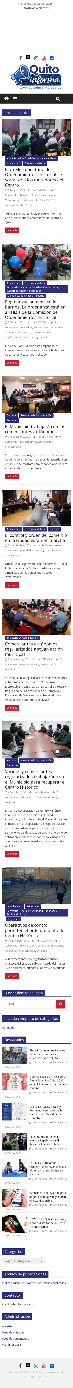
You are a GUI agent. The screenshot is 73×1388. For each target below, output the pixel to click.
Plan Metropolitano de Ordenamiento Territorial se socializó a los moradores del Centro (34, 177)
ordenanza (38, 332)
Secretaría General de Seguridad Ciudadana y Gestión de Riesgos (32, 912)
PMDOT (50, 200)
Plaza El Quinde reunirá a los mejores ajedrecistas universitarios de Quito (47, 1054)
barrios (46, 327)
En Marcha (60, 550)
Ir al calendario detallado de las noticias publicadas (34, 1283)
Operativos (11, 950)
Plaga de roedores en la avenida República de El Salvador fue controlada (44, 1140)
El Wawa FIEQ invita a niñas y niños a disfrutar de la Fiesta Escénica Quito (47, 1223)
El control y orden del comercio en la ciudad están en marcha (36, 537)
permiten (42, 950)
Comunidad (13, 163)
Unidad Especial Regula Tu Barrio (26, 295)
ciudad (27, 550)
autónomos (29, 441)
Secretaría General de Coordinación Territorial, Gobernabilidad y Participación (33, 289)
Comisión (57, 327)
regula (49, 332)
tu (36, 337)
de (42, 945)
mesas (28, 797)
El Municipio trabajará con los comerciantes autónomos (35, 428)
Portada (11, 415)
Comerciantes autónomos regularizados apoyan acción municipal (34, 649)
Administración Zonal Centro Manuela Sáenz (31, 158)
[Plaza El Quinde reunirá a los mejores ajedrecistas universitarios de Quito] (14, 1048)
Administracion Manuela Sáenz (40, 195)
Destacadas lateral (35, 163)
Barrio (37, 327)
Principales (33, 906)
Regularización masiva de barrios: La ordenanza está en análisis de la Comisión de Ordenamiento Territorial (35, 309)
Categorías (9, 1027)
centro (26, 945)
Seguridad (13, 919)
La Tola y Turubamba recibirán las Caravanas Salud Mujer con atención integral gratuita (47, 1168)
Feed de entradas (13, 1332)
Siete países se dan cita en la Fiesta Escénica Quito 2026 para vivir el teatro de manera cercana (48, 1082)
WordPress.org (11, 1344)
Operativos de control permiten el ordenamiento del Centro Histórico (35, 930)
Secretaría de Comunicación (36, 415)
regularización (13, 337)
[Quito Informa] (36, 66)
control (49, 550)
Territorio (12, 765)
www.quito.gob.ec (36, 1376)
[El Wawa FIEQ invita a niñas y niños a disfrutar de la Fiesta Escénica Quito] (14, 1217)
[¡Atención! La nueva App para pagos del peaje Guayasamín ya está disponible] (14, 1191)
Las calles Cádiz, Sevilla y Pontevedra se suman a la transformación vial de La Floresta (45, 1112)
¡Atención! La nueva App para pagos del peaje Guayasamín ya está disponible (47, 1196)
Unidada (43, 337)
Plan (42, 200)
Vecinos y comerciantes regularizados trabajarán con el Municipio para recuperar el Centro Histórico (35, 779)
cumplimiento (14, 906)
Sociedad (12, 420)
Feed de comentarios (15, 1338)
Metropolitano (13, 200)
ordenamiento (31, 200)
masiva (9, 332)
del (47, 945)
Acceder (7, 1326)
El (52, 945)
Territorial (26, 205)
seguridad (10, 669)
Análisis (28, 327)
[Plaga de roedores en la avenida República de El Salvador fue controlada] (14, 1135)
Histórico (59, 945)
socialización (12, 205)
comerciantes (45, 441)
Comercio (37, 550)
